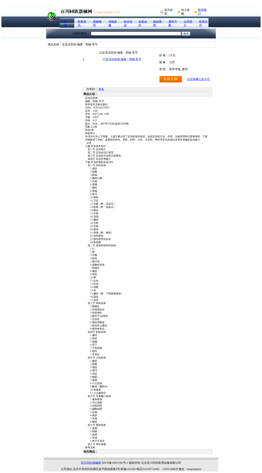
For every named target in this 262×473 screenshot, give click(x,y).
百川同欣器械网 (91, 462)
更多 (101, 89)
